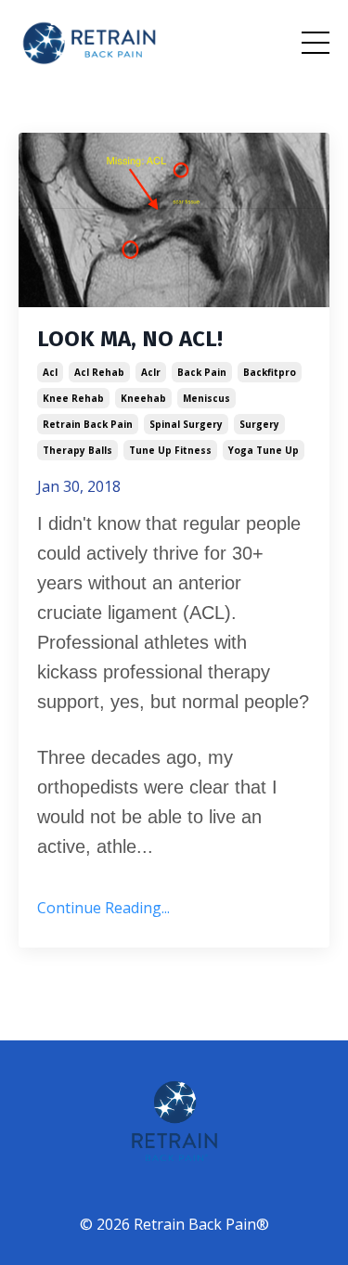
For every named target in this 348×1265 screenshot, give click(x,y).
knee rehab (73, 398)
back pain (201, 372)
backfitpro (269, 372)
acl (50, 372)
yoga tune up (263, 450)
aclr (151, 372)
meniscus (206, 398)
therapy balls (77, 450)
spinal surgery (186, 424)
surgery (259, 424)
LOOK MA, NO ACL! (130, 339)
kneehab (143, 398)
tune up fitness (170, 450)
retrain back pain (88, 424)
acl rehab (99, 372)
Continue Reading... (103, 907)
